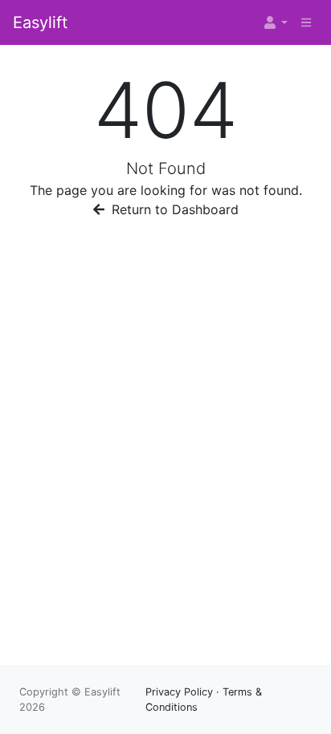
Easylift (40, 22)
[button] (274, 22)
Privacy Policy (179, 692)
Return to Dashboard (173, 209)
